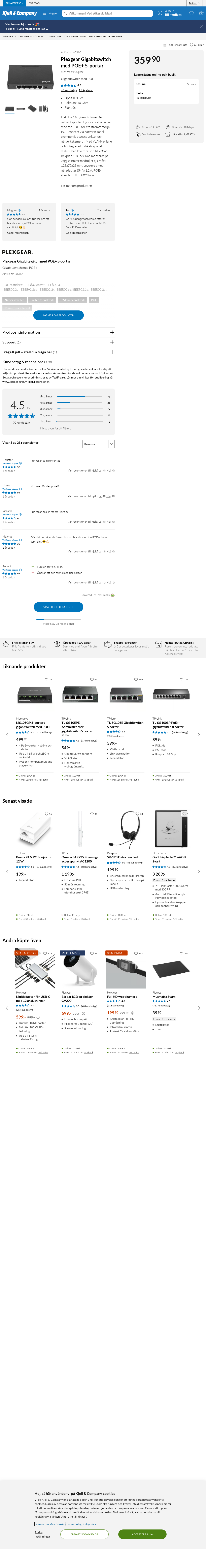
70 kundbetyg (69, 90)
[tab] (14, 3)
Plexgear (78, 71)
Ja (100, 470)
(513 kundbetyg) (116, 1005)
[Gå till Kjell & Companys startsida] (21, 13)
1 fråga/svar (86, 90)
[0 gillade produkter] (191, 13)
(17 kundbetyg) (44, 866)
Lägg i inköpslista (177, 45)
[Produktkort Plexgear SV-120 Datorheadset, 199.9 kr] (125, 829)
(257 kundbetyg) (25, 1009)
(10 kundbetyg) (44, 732)
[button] (9, 109)
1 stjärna (45, 421)
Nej (108, 470)
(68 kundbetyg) (89, 866)
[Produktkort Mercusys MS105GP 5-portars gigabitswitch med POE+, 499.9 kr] (34, 694)
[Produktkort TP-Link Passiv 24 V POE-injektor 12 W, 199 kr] (34, 829)
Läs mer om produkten (76, 186)
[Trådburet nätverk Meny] (46, 36)
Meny (52, 13)
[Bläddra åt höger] (199, 734)
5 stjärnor (46, 396)
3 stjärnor (46, 409)
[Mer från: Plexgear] (17, 254)
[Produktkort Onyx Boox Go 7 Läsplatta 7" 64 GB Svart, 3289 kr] (171, 829)
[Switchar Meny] (64, 36)
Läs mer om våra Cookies (50, 1524)
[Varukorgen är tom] (201, 13)
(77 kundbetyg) (89, 740)
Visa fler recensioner (58, 606)
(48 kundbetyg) (89, 1006)
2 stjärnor (46, 415)
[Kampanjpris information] (38, 1017)
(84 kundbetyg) (180, 732)
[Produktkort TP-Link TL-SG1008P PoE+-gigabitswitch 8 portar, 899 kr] (171, 694)
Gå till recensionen (18, 232)
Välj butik (43, 779)
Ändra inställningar (42, 1534)
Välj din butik (143, 97)
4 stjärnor (46, 402)
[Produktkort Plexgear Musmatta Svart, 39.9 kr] (171, 968)
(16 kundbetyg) (180, 866)
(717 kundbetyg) (161, 1005)
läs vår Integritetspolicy (81, 1524)
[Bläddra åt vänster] (7, 734)
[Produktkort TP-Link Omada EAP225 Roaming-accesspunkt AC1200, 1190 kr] (80, 829)
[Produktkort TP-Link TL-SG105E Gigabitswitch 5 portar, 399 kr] (125, 694)
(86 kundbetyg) (135, 862)
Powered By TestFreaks (95, 595)
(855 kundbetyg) (116, 735)
